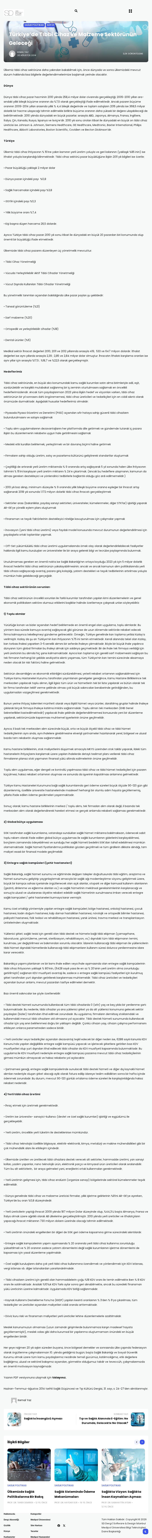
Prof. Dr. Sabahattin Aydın (116, 1502)
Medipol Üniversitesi (40, 1520)
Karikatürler (9, 1537)
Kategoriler (36, 1514)
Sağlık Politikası (34, 25)
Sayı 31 (50, 25)
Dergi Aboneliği (11, 1520)
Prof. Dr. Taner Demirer (20, 1502)
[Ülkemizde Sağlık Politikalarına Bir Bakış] (29, 1465)
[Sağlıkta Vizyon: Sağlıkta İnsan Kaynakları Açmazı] (123, 1465)
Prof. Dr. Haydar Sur (65, 1502)
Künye (7, 1531)
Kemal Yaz (23, 52)
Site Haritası (36, 1525)
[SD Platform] (22, 12)
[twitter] (64, 1525)
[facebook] (58, 1525)
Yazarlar (34, 1531)
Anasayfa (14, 25)
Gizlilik (7, 1525)
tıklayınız (59, 1377)
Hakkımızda (9, 1514)
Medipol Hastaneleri (40, 1537)
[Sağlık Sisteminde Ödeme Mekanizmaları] (76, 1465)
